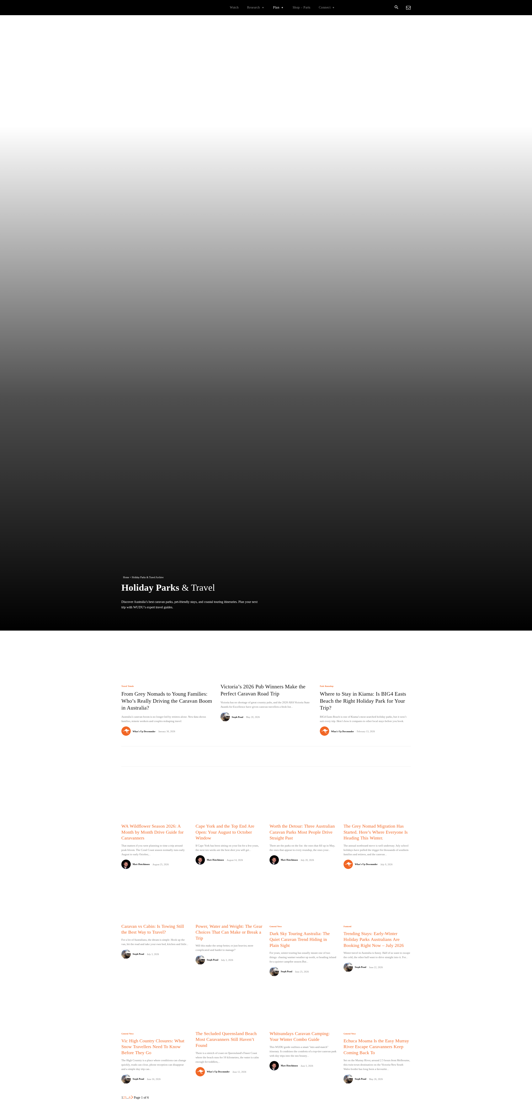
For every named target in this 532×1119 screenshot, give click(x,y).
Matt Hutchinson (141, 864)
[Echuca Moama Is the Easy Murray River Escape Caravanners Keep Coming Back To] (377, 1006)
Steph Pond (237, 717)
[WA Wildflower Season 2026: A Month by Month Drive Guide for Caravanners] (154, 798)
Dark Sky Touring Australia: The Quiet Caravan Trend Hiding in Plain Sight (300, 939)
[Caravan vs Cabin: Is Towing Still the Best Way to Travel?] (154, 898)
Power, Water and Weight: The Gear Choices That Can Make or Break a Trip (229, 932)
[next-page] (132, 1097)
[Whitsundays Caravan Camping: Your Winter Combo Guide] (303, 1006)
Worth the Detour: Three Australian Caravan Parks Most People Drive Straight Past (302, 831)
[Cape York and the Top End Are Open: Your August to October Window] (229, 798)
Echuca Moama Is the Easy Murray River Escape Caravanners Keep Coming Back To (376, 1046)
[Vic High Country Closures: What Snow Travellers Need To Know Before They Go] (154, 1006)
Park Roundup (327, 686)
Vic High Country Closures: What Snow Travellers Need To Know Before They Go (152, 1046)
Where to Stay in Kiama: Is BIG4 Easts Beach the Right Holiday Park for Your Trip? (363, 701)
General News (276, 927)
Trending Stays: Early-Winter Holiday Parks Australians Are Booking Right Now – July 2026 (374, 939)
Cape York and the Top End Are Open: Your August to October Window (225, 831)
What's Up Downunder (144, 731)
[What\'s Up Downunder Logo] (147, 7)
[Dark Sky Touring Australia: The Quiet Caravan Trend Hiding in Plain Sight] (303, 898)
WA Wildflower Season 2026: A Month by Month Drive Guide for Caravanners (152, 831)
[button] (396, 7)
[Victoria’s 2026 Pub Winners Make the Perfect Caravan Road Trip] (265, 650)
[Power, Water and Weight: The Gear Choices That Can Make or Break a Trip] (229, 898)
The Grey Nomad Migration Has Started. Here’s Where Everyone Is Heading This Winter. (376, 831)
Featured (347, 927)
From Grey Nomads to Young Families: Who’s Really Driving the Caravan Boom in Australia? (166, 701)
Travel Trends (127, 686)
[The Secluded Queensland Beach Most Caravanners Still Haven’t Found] (229, 1006)
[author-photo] (126, 731)
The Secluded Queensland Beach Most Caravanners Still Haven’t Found (226, 1039)
